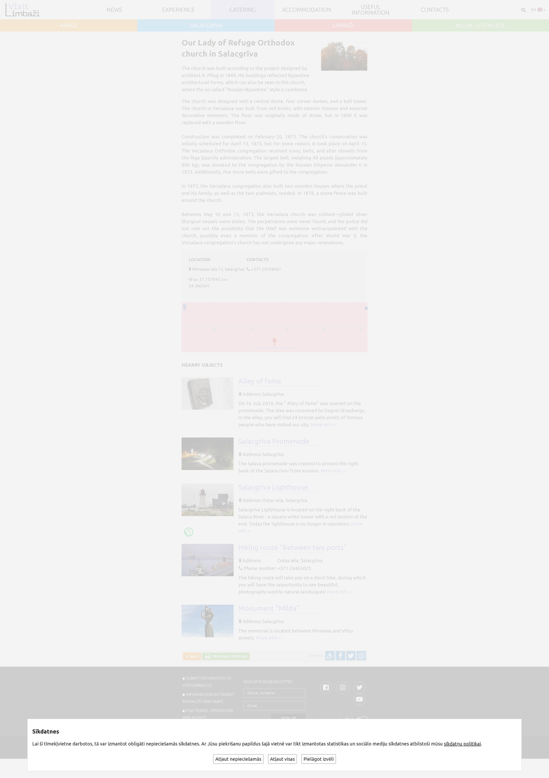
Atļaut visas (282, 759)
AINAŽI (68, 25)
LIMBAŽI (343, 25)
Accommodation (306, 10)
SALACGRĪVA (206, 25)
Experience (178, 10)
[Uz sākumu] (27, 10)
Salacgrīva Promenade (273, 441)
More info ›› (323, 424)
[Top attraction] (188, 532)
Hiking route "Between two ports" (292, 547)
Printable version (228, 656)
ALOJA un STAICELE (480, 25)
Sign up (288, 718)
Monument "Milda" (268, 608)
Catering (242, 10)
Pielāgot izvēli (319, 759)
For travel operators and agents (208, 714)
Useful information (370, 9)
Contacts (435, 10)
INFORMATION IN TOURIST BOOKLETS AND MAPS (208, 698)
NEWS (114, 10)
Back (193, 656)
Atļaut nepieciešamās (238, 759)
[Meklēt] (523, 9)
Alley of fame (259, 381)
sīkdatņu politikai (462, 743)
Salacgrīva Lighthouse (273, 487)
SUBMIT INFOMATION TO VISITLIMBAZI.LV (207, 681)
